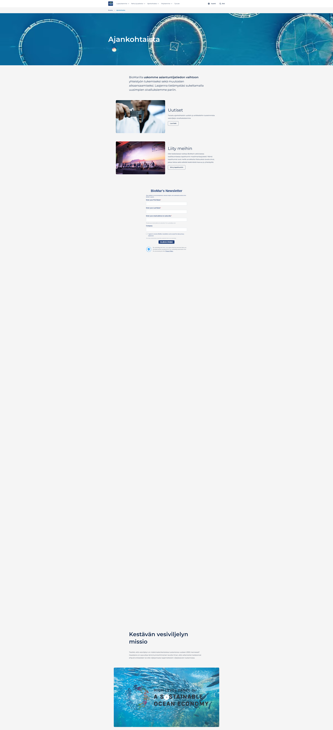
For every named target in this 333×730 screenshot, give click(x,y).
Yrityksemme (165, 3)
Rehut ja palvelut (137, 3)
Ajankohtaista (152, 3)
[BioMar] (110, 3)
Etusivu (110, 10)
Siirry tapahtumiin (176, 167)
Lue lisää (173, 123)
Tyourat (177, 3)
